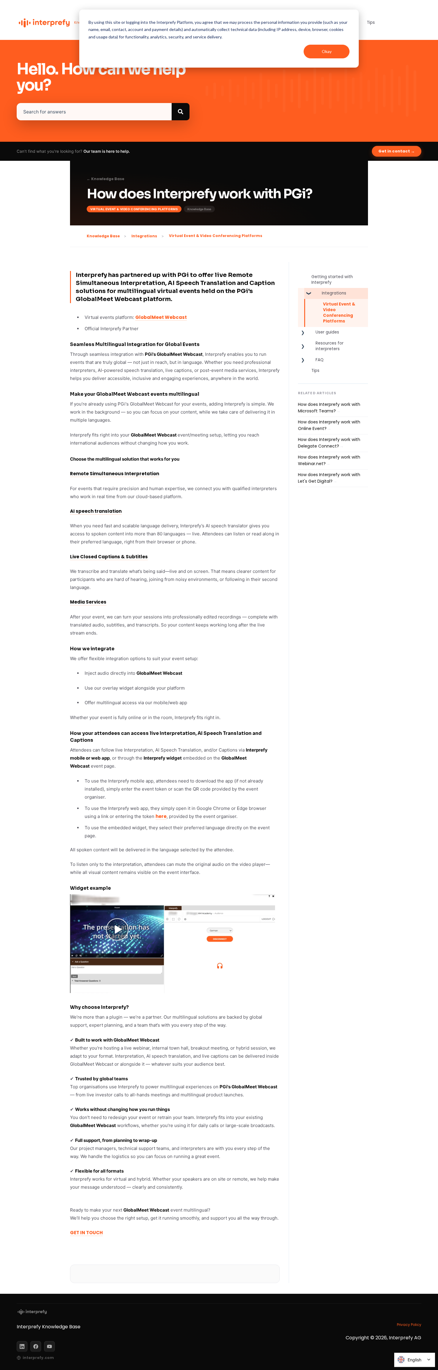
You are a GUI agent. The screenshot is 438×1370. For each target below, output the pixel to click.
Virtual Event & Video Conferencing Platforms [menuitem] (339, 312)
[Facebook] (35, 1346)
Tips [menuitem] (315, 370)
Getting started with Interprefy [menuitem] (332, 279)
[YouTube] (49, 1346)
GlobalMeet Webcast (161, 317)
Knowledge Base (103, 236)
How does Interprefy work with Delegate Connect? (329, 443)
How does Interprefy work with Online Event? (329, 425)
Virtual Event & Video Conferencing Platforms (215, 235)
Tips (371, 22)
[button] (302, 295)
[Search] (181, 111)
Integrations (144, 236)
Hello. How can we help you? (101, 77)
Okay (327, 51)
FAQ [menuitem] (320, 360)
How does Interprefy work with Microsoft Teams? (329, 407)
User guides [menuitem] (327, 332)
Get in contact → (396, 151)
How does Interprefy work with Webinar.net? (329, 460)
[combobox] (94, 111)
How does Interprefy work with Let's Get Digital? (329, 478)
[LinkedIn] (22, 1346)
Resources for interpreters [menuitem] (330, 346)
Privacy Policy (409, 1324)
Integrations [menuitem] (334, 293)
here (161, 816)
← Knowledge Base (105, 179)
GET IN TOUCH (86, 1232)
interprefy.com (38, 1357)
